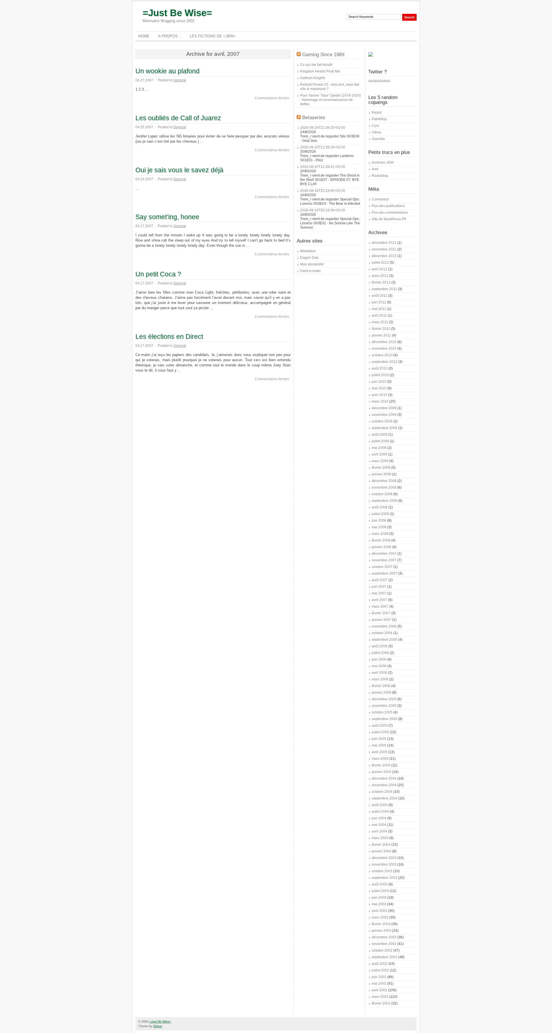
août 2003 (380, 884)
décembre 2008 (384, 481)
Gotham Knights (312, 78)
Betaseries (313, 117)
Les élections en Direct (169, 336)
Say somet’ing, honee (167, 217)
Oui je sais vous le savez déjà (179, 170)
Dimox (157, 1026)
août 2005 (380, 726)
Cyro (375, 126)
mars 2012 (380, 276)
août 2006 (380, 646)
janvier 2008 (381, 547)
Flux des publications (388, 206)
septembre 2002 (384, 957)
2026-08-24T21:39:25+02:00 (322, 128)
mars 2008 (380, 534)
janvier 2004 (381, 851)
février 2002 (381, 1003)
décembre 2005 (384, 699)
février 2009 (381, 468)
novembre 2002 (384, 944)
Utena (376, 132)
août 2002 (380, 964)
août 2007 (380, 580)
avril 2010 (379, 395)
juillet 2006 (380, 653)
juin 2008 (379, 521)
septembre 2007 (384, 573)
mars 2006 (380, 679)
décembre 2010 (384, 342)
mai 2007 (379, 593)
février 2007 (381, 613)
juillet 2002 (380, 970)
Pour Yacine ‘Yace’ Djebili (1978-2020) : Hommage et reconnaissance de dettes (330, 99)
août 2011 (379, 296)
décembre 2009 (384, 408)
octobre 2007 (382, 567)
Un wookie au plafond (167, 71)
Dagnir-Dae (309, 258)
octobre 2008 (382, 494)
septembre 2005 (384, 719)
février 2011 (381, 329)
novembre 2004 (384, 785)
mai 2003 (379, 904)
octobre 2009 (382, 421)
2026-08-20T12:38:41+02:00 (322, 167)
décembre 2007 (384, 554)
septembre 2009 (384, 428)
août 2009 (380, 435)
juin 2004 (379, 818)
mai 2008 (379, 527)
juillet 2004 (380, 812)
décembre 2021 (384, 243)
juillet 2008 (380, 514)
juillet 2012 (380, 263)
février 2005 (381, 765)
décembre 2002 (384, 937)
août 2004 (380, 805)
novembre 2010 (384, 349)
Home (144, 36)
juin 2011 (379, 302)
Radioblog (380, 176)
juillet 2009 (380, 441)
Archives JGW (383, 162)
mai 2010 (379, 388)
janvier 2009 (381, 474)
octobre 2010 (382, 355)
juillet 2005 (380, 732)
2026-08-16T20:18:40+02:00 (322, 191)
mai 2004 (379, 825)
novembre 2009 (384, 415)
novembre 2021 (384, 249)
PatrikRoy (379, 119)
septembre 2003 (384, 878)
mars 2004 (380, 838)
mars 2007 (380, 607)
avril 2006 (379, 673)
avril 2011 (379, 315)
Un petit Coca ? (158, 274)
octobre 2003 (382, 871)
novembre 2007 (384, 560)
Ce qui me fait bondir (316, 65)
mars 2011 (380, 322)
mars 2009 (380, 461)
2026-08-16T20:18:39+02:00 (322, 210)
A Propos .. (169, 36)
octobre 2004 (382, 792)
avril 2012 (379, 269)
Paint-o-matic (310, 271)
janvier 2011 (381, 335)
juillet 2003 (380, 891)
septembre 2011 (384, 289)
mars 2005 (380, 759)
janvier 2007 (381, 620)
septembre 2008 (384, 501)
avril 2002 (379, 990)
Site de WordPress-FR (389, 219)
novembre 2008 (384, 487)
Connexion (380, 199)
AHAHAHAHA (379, 81)
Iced (375, 169)
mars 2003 (380, 917)
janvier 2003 (381, 931)
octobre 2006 (382, 633)
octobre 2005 (382, 712)
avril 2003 (379, 911)
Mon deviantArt (312, 264)
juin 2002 (379, 977)
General (179, 80)
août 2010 (380, 368)
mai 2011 (379, 309)
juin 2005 (379, 739)
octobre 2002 (382, 950)
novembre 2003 (384, 864)
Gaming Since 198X (323, 54)
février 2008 (381, 540)
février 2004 (381, 845)
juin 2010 (379, 382)
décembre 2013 (384, 256)
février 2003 (381, 924)
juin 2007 (379, 587)
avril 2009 (379, 454)
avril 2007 (379, 600)
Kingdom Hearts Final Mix (320, 71)
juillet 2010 (380, 375)
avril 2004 (379, 831)
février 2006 (381, 686)
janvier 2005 (381, 772)
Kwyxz (377, 112)
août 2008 (380, 507)
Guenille (378, 139)
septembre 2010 (384, 362)
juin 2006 (379, 659)
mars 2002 (380, 997)
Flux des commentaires (390, 213)
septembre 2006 (384, 640)
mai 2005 (379, 745)
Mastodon (308, 251)
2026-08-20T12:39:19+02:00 (322, 147)
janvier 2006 (381, 692)
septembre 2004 (384, 798)
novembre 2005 (384, 706)
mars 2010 (380, 401)
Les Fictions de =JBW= (213, 36)
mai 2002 (379, 984)
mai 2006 (379, 666)
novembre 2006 (384, 626)
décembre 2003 (384, 858)
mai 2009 (379, 448)
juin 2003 (379, 898)
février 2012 (381, 282)
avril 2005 (379, 752)
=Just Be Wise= (177, 12)
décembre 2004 (384, 778)
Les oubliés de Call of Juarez (178, 118)
